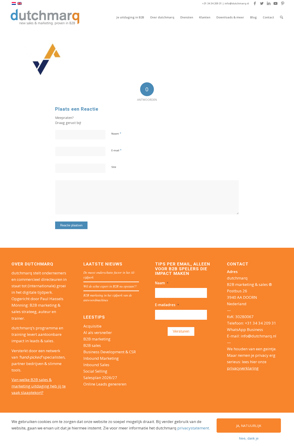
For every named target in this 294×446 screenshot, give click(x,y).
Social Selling (95, 371)
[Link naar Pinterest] (282, 3)
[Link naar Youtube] (275, 3)
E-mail (116, 150)
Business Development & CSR (109, 351)
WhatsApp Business (245, 329)
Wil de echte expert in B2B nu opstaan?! (110, 286)
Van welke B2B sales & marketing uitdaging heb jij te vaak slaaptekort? (38, 386)
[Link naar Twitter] (261, 3)
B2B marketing (96, 339)
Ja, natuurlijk (248, 425)
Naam (116, 133)
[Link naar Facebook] (255, 3)
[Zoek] (281, 17)
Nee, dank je (249, 438)
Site (113, 167)
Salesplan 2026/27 (100, 377)
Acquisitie (92, 326)
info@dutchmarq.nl (237, 3)
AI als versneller (97, 332)
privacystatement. (193, 428)
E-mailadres (167, 304)
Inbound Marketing (101, 358)
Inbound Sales (96, 364)
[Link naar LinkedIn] (268, 3)
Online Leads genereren (104, 384)
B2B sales (92, 345)
